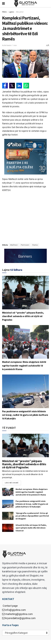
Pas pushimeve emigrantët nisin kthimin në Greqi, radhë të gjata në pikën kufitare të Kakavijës (25, 415)
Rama (35, 245)
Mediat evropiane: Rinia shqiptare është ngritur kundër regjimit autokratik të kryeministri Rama (24, 365)
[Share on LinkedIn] (19, 85)
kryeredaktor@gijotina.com (20, 618)
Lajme (11, 12)
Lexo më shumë (11, 483)
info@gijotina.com (15, 609)
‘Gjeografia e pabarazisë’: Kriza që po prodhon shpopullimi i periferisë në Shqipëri (32, 516)
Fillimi (4, 12)
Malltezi (14, 245)
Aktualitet (20, 12)
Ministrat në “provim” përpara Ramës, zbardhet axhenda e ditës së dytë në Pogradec (23, 316)
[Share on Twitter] (12, 85)
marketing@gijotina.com (19, 614)
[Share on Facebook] (5, 85)
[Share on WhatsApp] (26, 85)
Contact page (10, 605)
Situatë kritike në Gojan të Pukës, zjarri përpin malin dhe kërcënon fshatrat (31, 528)
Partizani (25, 245)
